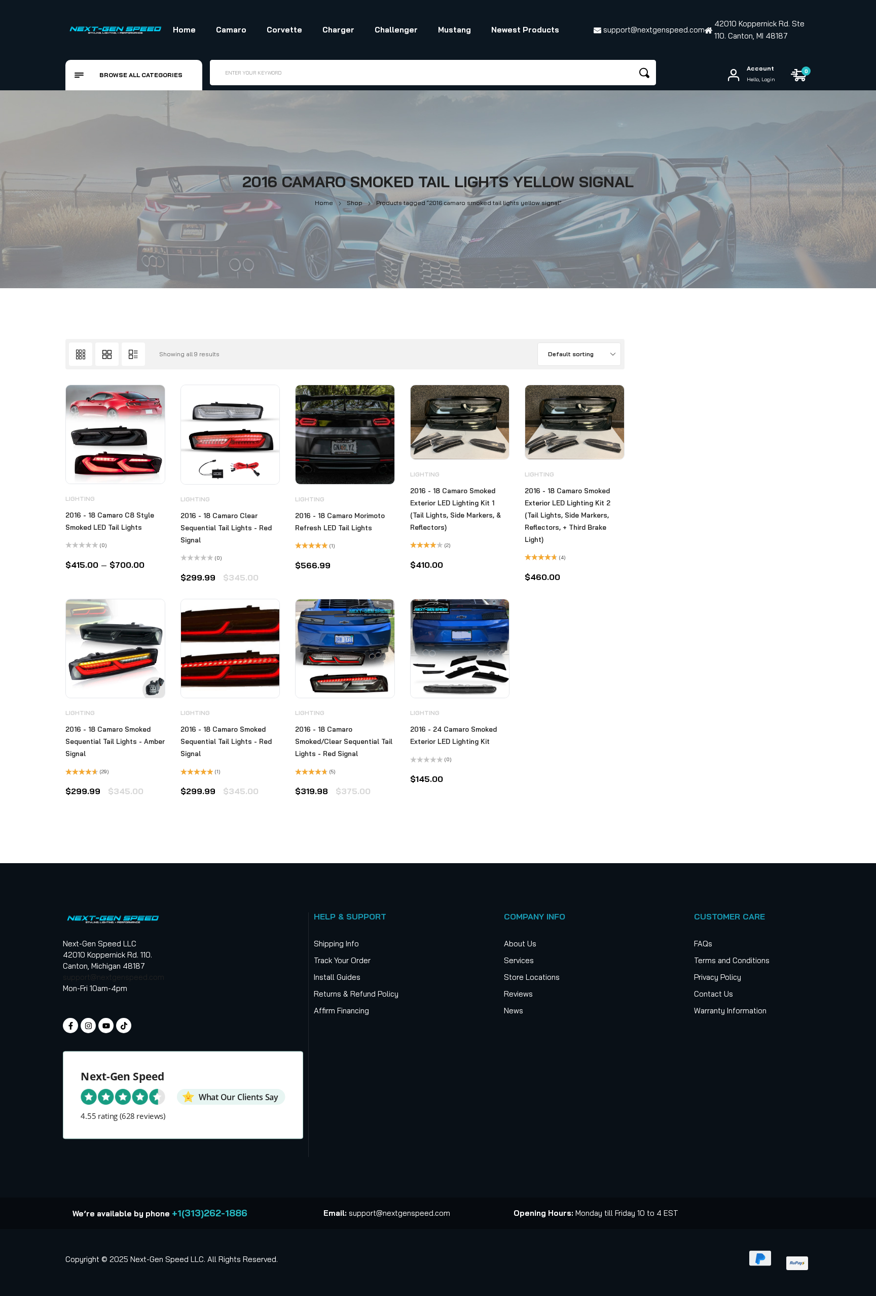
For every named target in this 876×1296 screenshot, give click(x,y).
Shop (354, 203)
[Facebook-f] (70, 1025)
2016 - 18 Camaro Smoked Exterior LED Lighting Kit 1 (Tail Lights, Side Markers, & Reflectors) (455, 509)
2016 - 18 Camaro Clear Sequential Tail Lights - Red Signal (226, 527)
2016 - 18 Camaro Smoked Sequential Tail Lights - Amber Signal (115, 741)
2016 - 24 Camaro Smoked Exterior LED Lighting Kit (453, 735)
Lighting (80, 498)
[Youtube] (106, 1025)
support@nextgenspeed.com (113, 977)
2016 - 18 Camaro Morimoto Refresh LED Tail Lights (340, 521)
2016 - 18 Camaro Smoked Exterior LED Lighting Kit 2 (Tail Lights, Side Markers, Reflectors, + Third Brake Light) (567, 515)
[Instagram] (88, 1025)
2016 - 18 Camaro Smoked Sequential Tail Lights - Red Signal (226, 741)
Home (324, 203)
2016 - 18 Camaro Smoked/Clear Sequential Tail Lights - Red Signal (343, 741)
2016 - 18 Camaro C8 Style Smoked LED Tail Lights (109, 521)
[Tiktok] (123, 1025)
